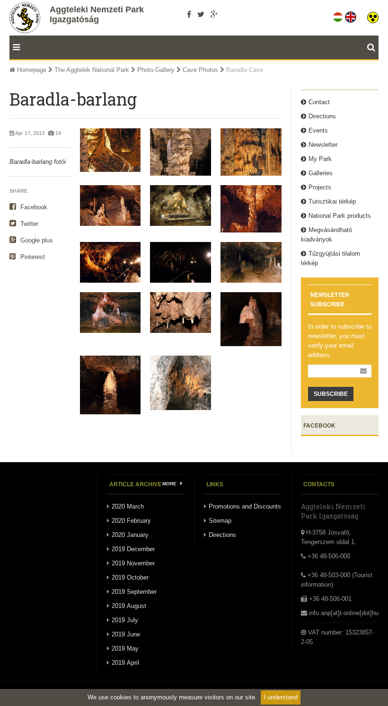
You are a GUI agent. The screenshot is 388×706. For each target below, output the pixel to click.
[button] (373, 15)
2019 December (133, 549)
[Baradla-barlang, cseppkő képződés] (180, 312)
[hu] (338, 15)
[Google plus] (214, 14)
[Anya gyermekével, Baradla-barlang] (110, 205)
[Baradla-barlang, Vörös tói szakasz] (110, 262)
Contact (319, 102)
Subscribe (331, 394)
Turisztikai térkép (332, 201)
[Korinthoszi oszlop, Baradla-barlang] (251, 208)
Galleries (321, 173)
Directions (322, 116)
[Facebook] (189, 14)
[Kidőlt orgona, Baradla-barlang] (110, 150)
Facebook (32, 207)
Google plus (35, 240)
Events (318, 130)
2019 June (126, 634)
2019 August (129, 605)
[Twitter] (200, 14)
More (170, 483)
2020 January (130, 534)
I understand (281, 697)
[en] (351, 15)
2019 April (125, 662)
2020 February (131, 520)
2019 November (133, 563)
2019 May (125, 648)
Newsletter (323, 144)
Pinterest (31, 256)
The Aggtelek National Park (91, 69)
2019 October (130, 577)
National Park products (340, 215)
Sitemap (220, 520)
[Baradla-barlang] (180, 262)
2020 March (128, 506)
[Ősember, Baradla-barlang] (180, 152)
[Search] (373, 47)
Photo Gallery (156, 69)
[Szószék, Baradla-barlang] (251, 152)
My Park (320, 158)
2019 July (125, 620)
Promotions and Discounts (245, 506)
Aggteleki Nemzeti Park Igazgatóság (97, 14)
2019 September (134, 591)
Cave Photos (200, 69)
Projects (320, 187)
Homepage (30, 69)
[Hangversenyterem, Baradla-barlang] (180, 205)
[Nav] (14, 47)
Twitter (28, 223)
